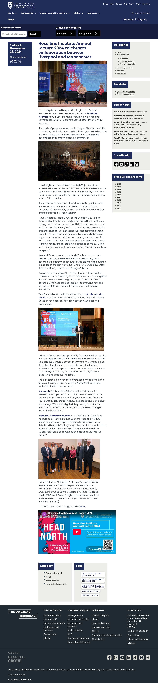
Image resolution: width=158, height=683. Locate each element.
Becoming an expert (125, 68)
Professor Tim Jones (90, 595)
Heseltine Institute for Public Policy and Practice (93, 586)
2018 (119, 205)
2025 (119, 186)
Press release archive (125, 94)
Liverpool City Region (90, 591)
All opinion (85, 33)
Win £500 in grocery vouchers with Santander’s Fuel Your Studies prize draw (131, 140)
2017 (119, 208)
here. (82, 507)
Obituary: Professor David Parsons (130, 112)
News (11, 20)
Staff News (121, 73)
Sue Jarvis (44, 391)
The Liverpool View (128, 64)
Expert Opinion (123, 54)
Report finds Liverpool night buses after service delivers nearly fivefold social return (130, 125)
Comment (124, 58)
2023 (119, 192)
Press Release (52, 581)
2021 (119, 197)
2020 (119, 200)
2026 (119, 184)
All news (61, 33)
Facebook (15, 61)
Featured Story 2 (54, 573)
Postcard (120, 70)
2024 (119, 189)
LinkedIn (19, 61)
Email (11, 61)
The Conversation (127, 61)
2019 (119, 203)
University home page (56, 584)
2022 (119, 195)
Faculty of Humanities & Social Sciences (91, 574)
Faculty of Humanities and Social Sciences (92, 580)
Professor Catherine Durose (54, 416)
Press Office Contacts (126, 91)
